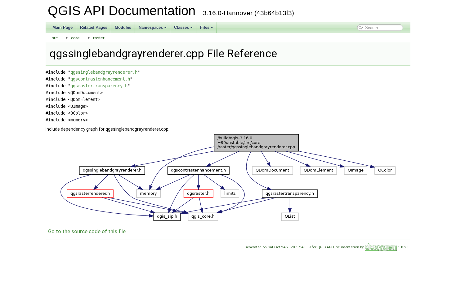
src (55, 37)
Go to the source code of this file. (87, 231)
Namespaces (151, 27)
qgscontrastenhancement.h (100, 78)
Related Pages (93, 27)
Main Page (62, 27)
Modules (123, 27)
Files (204, 27)
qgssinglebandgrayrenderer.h (103, 72)
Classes (181, 27)
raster (99, 37)
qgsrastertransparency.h (98, 85)
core (75, 37)
